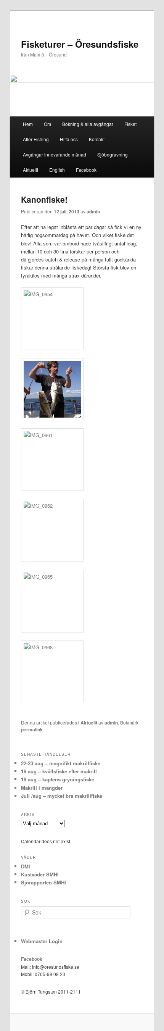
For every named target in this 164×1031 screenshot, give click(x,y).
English (57, 169)
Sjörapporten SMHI (43, 882)
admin (93, 211)
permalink (32, 729)
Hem (28, 124)
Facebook (86, 169)
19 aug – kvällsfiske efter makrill (59, 771)
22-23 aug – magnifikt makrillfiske (60, 763)
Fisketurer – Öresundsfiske (79, 43)
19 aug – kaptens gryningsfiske (57, 779)
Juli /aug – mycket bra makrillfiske (61, 795)
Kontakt (97, 139)
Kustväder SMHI (40, 874)
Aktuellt (30, 169)
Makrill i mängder (42, 787)
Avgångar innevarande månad (54, 154)
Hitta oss (69, 139)
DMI (25, 866)
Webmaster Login (42, 941)
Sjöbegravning (112, 154)
